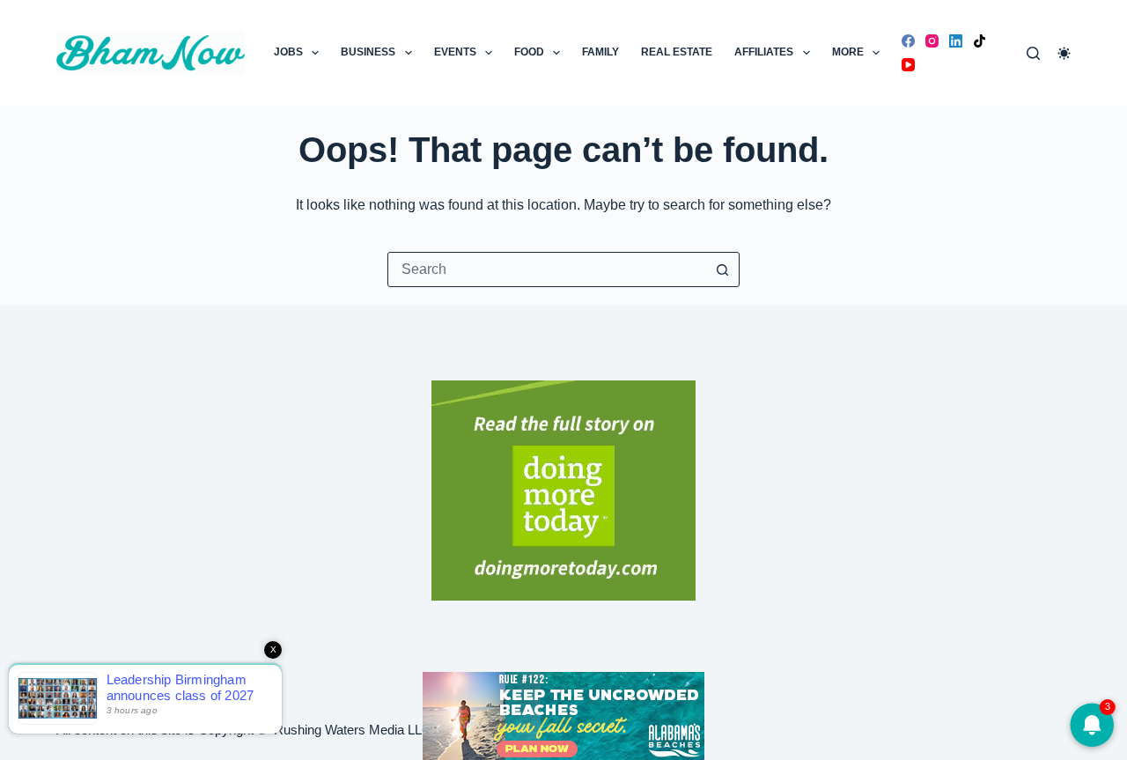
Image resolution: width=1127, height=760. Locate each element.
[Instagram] (932, 41)
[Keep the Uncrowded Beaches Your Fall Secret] (563, 716)
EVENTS (455, 52)
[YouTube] (908, 64)
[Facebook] (908, 41)
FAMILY (600, 52)
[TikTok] (979, 41)
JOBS (288, 52)
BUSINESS (368, 52)
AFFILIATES (763, 52)
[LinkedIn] (955, 41)
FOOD (529, 52)
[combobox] (546, 269)
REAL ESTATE (676, 52)
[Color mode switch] (1064, 53)
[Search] (1033, 53)
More (848, 52)
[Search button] (722, 269)
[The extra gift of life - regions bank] (563, 490)
